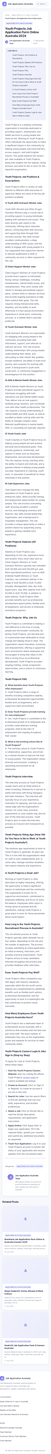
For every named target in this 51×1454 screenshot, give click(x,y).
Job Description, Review (9, 1406)
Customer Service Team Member (13, 1436)
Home (7, 15)
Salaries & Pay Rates (8, 1410)
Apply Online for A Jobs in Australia (25, 15)
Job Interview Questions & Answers (14, 1414)
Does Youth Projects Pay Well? (24, 101)
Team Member (6, 1432)
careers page (29, 1077)
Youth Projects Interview (22, 75)
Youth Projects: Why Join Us (23, 66)
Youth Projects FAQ (20, 70)
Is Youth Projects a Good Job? (24, 89)
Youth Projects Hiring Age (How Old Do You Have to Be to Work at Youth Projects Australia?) (26, 82)
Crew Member (5, 1441)
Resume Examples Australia (11, 1428)
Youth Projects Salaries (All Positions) (27, 62)
